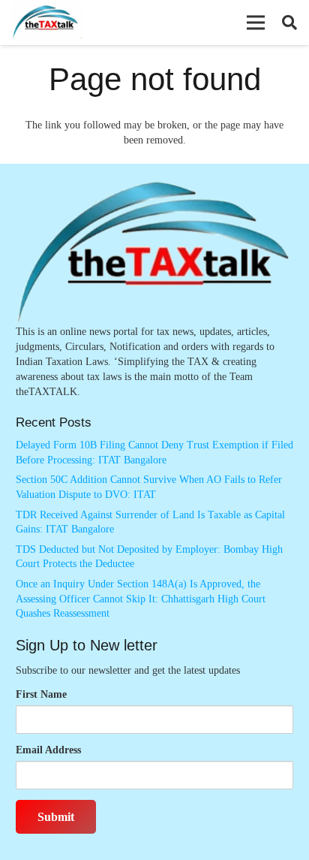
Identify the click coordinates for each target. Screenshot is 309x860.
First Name (41, 694)
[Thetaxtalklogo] (46, 23)
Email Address (48, 750)
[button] (255, 22)
